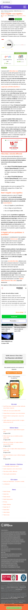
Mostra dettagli (19, 312)
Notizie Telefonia (7, 504)
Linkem (21, 559)
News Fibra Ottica (18, 15)
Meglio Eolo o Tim (14, 565)
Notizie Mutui (6, 509)
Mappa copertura (21, 570)
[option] (7, 60)
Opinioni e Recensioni (14, 543)
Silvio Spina (4, 15)
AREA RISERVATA (6, 2)
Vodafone (5, 559)
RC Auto (5, 501)
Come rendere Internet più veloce (11, 466)
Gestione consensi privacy (11, 541)
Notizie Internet (6, 496)
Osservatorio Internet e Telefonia (6, 570)
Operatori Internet (4, 557)
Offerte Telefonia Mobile (21, 532)
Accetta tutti (14, 316)
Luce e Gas (3, 532)
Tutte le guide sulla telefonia (9, 474)
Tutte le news (6, 514)
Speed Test (3, 554)
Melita (6, 561)
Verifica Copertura (9, 554)
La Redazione (6, 484)
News (20, 543)
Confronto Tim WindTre (5, 563)
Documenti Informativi (5, 598)
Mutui (12, 532)
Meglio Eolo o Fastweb (16, 567)
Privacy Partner (3, 541)
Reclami (22, 597)
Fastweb (9, 559)
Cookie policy (21, 539)
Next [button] (25, 59)
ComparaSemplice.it (4, 530)
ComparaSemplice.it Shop (5, 543)
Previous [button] (2, 59)
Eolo (18, 559)
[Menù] (25, 7)
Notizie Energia (6, 491)
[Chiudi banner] (25, 288)
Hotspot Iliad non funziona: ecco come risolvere (14, 413)
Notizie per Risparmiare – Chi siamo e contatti (13, 481)
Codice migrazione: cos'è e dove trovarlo (12, 468)
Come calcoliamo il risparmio (6, 537)
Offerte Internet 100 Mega (17, 554)
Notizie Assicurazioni (8, 499)
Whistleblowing (17, 537)
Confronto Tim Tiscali (13, 563)
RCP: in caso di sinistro (13, 598)
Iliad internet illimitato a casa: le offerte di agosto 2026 (20, 329)
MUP (12, 597)
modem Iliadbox (7, 203)
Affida (13, 603)
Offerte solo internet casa (5, 550)
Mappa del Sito (3, 545)
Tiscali (16, 559)
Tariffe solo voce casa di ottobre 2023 (11, 410)
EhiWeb (2, 561)
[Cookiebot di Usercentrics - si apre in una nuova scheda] (17, 288)
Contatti (13, 537)
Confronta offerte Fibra (14, 607)
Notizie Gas (6, 494)
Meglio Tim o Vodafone (11, 561)
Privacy (16, 539)
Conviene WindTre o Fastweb (6, 567)
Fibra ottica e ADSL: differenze (10, 471)
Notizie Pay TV (6, 507)
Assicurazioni (8, 532)
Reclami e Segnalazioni (21, 541)
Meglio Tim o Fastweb (19, 561)
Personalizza (13, 320)
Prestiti (15, 532)
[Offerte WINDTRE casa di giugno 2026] (7, 336)
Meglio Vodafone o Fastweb (6, 565)
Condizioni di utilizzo (16, 597)
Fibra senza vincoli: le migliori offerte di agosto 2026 (6, 329)
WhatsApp (19, 19)
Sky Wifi (24, 559)
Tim (2, 559)
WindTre (12, 559)
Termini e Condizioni (4, 539)
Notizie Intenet (15, 570)
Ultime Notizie (6, 512)
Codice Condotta (12, 539)
